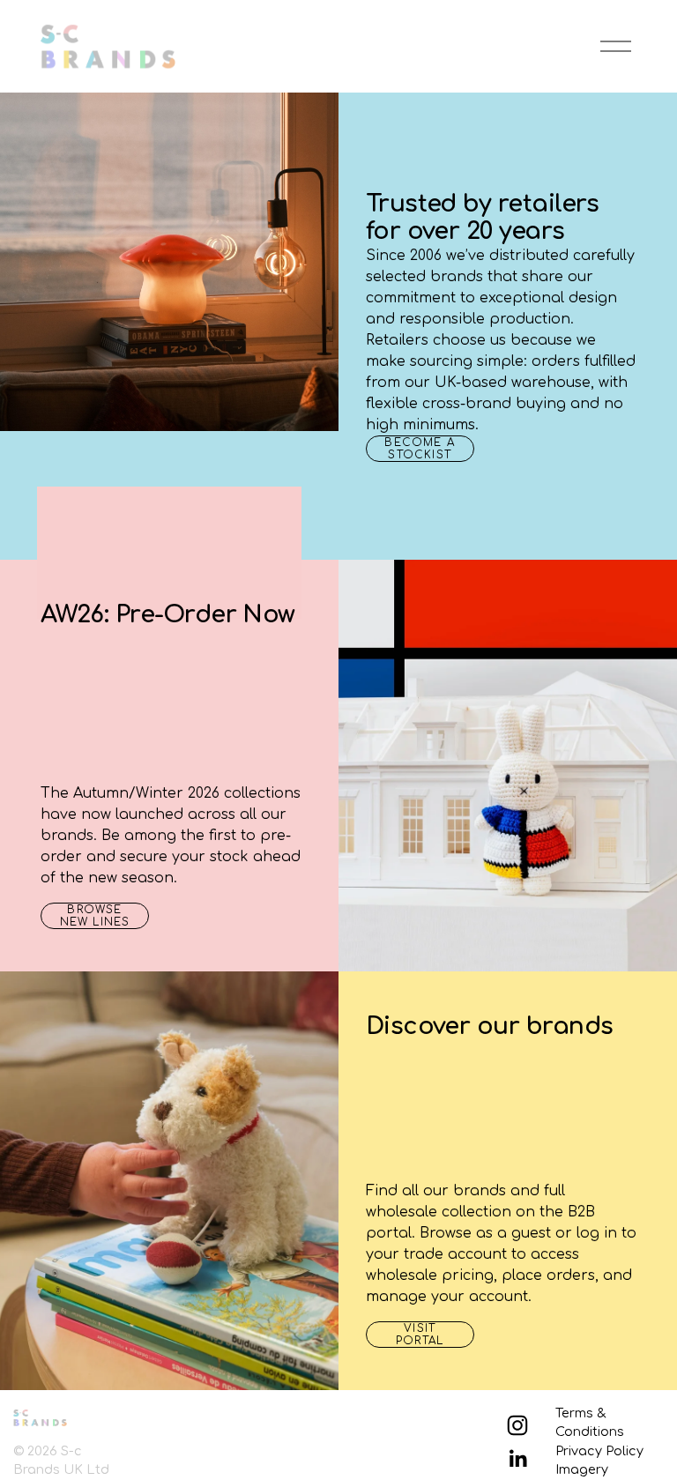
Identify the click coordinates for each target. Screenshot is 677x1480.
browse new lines (95, 916)
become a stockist (419, 448)
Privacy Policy (599, 1451)
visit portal (419, 1334)
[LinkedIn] (517, 1458)
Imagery (581, 1469)
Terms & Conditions (589, 1422)
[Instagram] (517, 1425)
